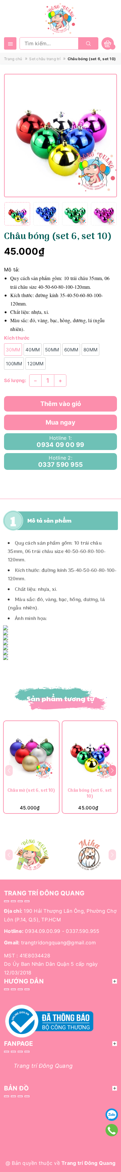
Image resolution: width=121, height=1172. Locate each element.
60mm (71, 350)
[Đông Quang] (31, 854)
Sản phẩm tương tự (61, 698)
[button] (112, 770)
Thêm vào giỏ (60, 404)
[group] (60, 135)
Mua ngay (60, 422)
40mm (32, 350)
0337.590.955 (82, 931)
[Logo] (60, 18)
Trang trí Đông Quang (43, 1066)
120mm (35, 364)
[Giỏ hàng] (107, 43)
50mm (52, 350)
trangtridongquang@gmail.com (58, 942)
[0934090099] (111, 1130)
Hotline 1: (60, 441)
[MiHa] (89, 854)
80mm (90, 350)
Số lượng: (15, 380)
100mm (14, 364)
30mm (13, 350)
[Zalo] (111, 1114)
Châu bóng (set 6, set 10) (90, 794)
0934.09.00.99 (42, 931)
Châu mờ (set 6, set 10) (31, 791)
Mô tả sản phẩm (49, 520)
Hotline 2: (60, 461)
